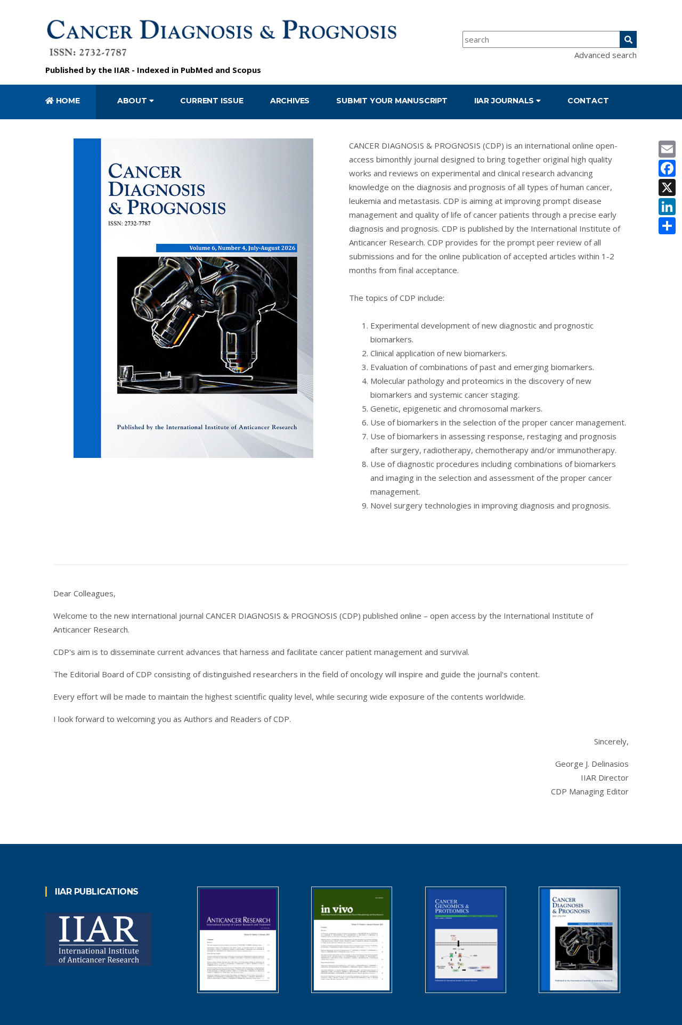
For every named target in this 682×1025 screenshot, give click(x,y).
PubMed (197, 69)
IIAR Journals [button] (505, 100)
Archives (290, 100)
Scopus (246, 69)
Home (67, 100)
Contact (588, 100)
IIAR (121, 69)
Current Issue (211, 100)
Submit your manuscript (392, 100)
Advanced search (605, 55)
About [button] (133, 100)
